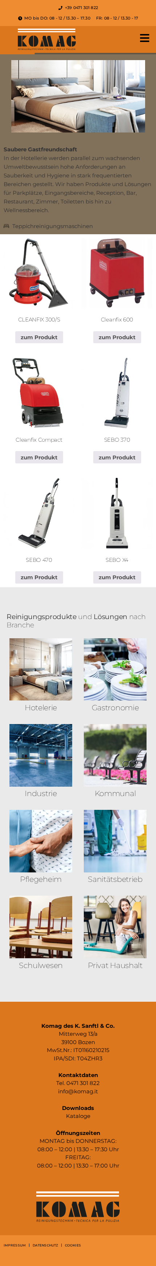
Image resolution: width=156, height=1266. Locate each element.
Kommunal (115, 793)
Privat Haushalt (115, 965)
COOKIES (73, 1245)
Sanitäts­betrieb (115, 879)
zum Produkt (39, 337)
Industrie (41, 793)
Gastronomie (115, 707)
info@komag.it (78, 1091)
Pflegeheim (41, 879)
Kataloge (78, 1116)
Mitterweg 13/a (78, 1033)
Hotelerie (41, 707)
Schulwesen (41, 965)
